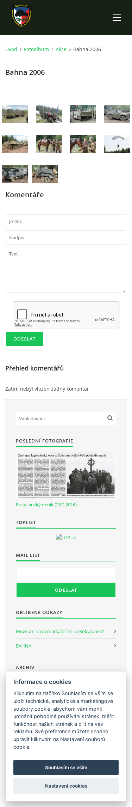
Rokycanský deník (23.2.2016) (46, 504)
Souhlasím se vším (66, 767)
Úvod (11, 49)
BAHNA (23, 646)
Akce (61, 49)
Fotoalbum (36, 49)
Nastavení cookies (66, 786)
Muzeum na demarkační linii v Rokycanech (60, 631)
